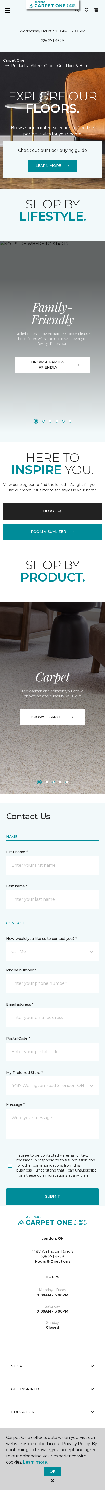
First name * (17, 852)
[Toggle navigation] (7, 10)
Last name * (16, 886)
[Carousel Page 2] (43, 421)
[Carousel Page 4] (57, 421)
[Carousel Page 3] (50, 421)
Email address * (19, 1004)
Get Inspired (25, 1389)
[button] (77, 10)
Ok (52, 1471)
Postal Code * (18, 1038)
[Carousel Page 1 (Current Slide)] (36, 421)
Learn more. (35, 1462)
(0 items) (96, 10)
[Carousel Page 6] (70, 421)
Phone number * (21, 970)
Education (23, 1412)
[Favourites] (86, 10)
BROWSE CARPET (47, 717)
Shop (16, 1366)
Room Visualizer (48, 531)
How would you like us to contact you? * (41, 938)
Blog (48, 511)
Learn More (48, 165)
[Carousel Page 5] (63, 421)
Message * (15, 1104)
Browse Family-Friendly (47, 365)
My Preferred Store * (24, 1072)
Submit (52, 1196)
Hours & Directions (52, 1261)
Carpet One (13, 60)
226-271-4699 (52, 40)
